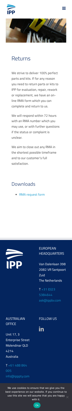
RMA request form (32, 194)
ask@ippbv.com (50, 300)
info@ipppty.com (17, 376)
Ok (37, 405)
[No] (67, 397)
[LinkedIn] (41, 329)
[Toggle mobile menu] (64, 8)
